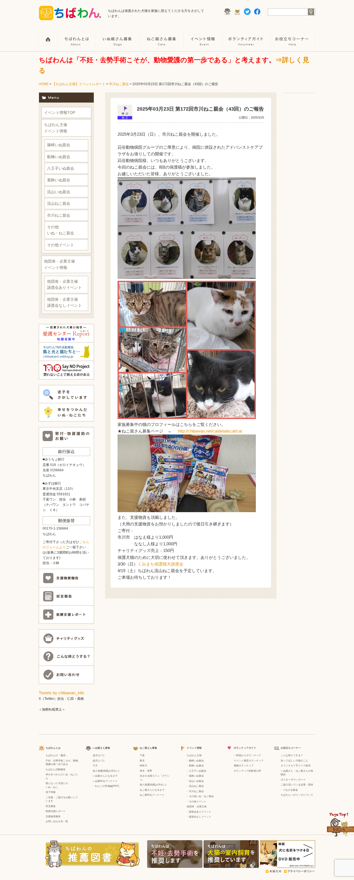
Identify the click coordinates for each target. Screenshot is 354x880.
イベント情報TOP (59, 112)
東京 (142, 760)
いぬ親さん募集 (118, 36)
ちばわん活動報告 (56, 769)
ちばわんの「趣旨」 (57, 755)
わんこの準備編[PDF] (107, 786)
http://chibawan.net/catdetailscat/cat (210, 431)
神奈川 (143, 765)
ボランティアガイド (246, 36)
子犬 (95, 765)
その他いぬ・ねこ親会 (60, 230)
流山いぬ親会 (58, 192)
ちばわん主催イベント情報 (55, 127)
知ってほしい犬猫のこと (294, 760)
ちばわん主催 (194, 755)
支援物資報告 (53, 816)
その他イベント (60, 245)
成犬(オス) (98, 755)
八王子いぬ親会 (60, 168)
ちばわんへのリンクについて (297, 794)
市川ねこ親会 (119, 84)
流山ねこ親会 (58, 203)
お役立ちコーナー (292, 36)
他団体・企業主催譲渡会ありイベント (64, 284)
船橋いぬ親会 (58, 156)
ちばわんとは (77, 36)
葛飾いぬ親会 (58, 180)
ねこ (55, 787)
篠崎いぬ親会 (58, 145)
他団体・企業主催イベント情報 (59, 264)
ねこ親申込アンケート (152, 794)
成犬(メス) (98, 760)
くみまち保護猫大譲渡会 (160, 564)
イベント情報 (203, 36)
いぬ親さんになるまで (105, 775)
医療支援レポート (56, 811)
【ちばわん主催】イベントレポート (78, 84)
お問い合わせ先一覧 (57, 821)
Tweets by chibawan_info (61, 692)
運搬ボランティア (244, 765)
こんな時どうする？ (292, 755)
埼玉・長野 (146, 770)
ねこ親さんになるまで (152, 790)
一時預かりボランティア (247, 755)
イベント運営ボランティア (249, 760)
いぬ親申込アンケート (105, 781)
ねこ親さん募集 (162, 36)
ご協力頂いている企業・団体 (297, 784)
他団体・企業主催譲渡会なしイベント (64, 302)
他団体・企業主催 (197, 806)
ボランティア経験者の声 (247, 770)
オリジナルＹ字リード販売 (296, 765)
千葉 (142, 755)
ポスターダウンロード (293, 779)
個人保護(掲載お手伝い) (106, 770)
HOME (48, 36)
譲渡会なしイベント (200, 816)
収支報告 (51, 806)
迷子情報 (51, 792)
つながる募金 (290, 790)
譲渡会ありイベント (200, 811)
